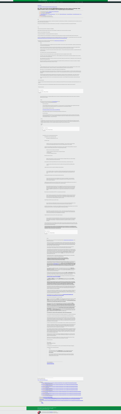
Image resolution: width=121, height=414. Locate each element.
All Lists (40, 5)
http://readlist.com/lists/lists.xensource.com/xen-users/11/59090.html (51, 109)
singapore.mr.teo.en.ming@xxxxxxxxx (53, 11)
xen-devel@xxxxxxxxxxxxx (76, 14)
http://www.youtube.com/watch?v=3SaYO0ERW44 (53, 276)
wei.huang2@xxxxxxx (69, 14)
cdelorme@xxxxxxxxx (48, 12)
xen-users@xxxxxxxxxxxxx (44, 14)
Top (38, 5)
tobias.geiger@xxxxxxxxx (63, 14)
